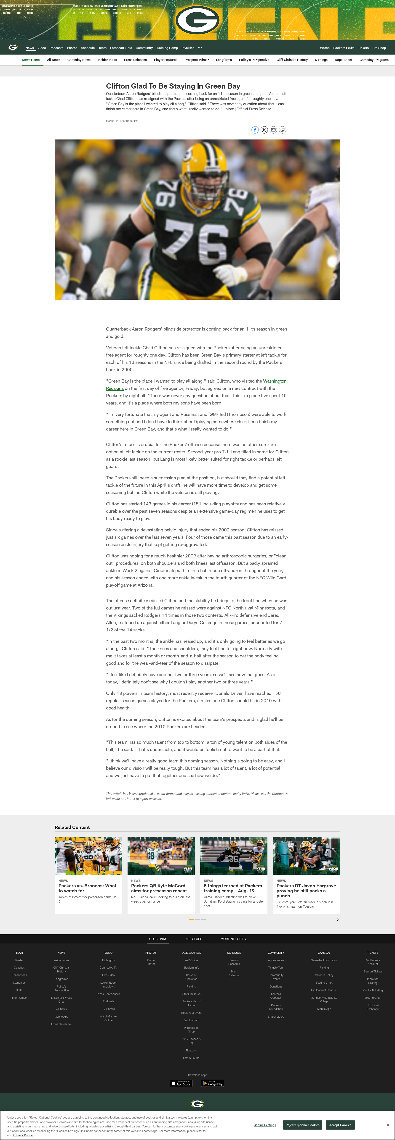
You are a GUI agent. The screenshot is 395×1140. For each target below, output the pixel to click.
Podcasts (108, 1001)
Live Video (108, 975)
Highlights (108, 960)
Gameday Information (324, 960)
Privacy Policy (23, 1135)
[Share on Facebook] (255, 132)
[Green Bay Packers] (197, 1104)
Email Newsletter (61, 1024)
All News (61, 1009)
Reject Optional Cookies (303, 1125)
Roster (19, 960)
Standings (19, 982)
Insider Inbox (61, 960)
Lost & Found (191, 1057)
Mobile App (61, 1016)
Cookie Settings (265, 1125)
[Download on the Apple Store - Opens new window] (181, 1084)
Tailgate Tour (276, 967)
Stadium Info (191, 967)
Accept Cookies (340, 1125)
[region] (197, 1125)
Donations (276, 986)
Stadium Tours (191, 994)
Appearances (276, 960)
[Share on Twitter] (264, 132)
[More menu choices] (200, 47)
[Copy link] (282, 130)
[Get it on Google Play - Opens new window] (212, 1085)
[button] (191, 919)
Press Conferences (108, 994)
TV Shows (108, 1008)
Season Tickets (373, 971)
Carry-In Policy (324, 975)
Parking (191, 986)
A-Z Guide (191, 960)
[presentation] (338, 920)
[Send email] (273, 132)
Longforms (61, 978)
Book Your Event (191, 1012)
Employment (191, 1020)
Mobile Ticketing (373, 990)
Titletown (191, 1050)
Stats (19, 990)
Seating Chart (324, 982)
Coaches (19, 967)
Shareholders (276, 1016)
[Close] (388, 1125)
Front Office (19, 997)
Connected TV (108, 967)
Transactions (19, 975)
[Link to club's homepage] (12, 47)
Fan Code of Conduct (324, 990)
